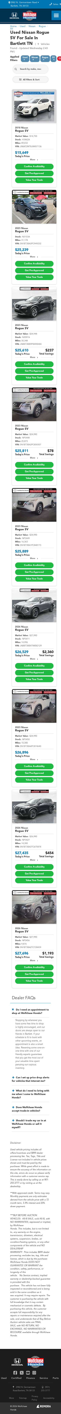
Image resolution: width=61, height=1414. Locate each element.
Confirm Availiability (34, 166)
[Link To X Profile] (22, 1372)
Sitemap (23, 1398)
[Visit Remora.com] (43, 1407)
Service (44, 1378)
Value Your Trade (34, 180)
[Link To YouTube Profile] (28, 1372)
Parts (56, 1378)
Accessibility (48, 1398)
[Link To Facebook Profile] (16, 1372)
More (32, 160)
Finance (30, 1378)
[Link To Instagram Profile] (34, 1372)
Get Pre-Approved (34, 173)
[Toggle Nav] (56, 15)
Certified (16, 1378)
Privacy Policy (35, 1398)
